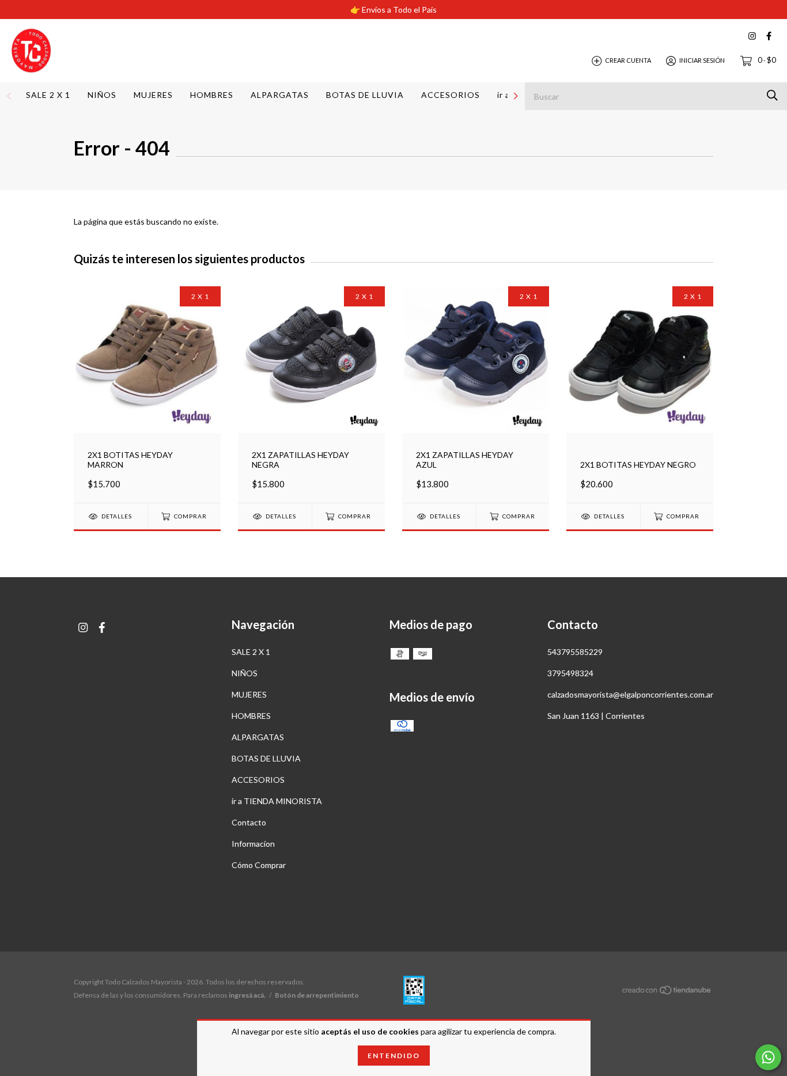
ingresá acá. (247, 995)
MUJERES (153, 95)
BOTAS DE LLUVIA (365, 95)
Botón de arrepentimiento (317, 995)
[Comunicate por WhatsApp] (768, 1057)
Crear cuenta (628, 60)
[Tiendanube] (667, 992)
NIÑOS (102, 95)
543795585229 (575, 652)
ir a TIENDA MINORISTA (277, 801)
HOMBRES (211, 95)
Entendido (394, 1055)
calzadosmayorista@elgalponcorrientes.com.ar (630, 694)
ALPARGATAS (280, 95)
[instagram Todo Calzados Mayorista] (752, 36)
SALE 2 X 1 (48, 95)
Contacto (249, 822)
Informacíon (253, 843)
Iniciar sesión (702, 60)
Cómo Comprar (259, 865)
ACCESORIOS (450, 95)
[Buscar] (772, 95)
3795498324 (570, 673)
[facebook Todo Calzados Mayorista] (769, 36)
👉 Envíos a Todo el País (393, 9)
